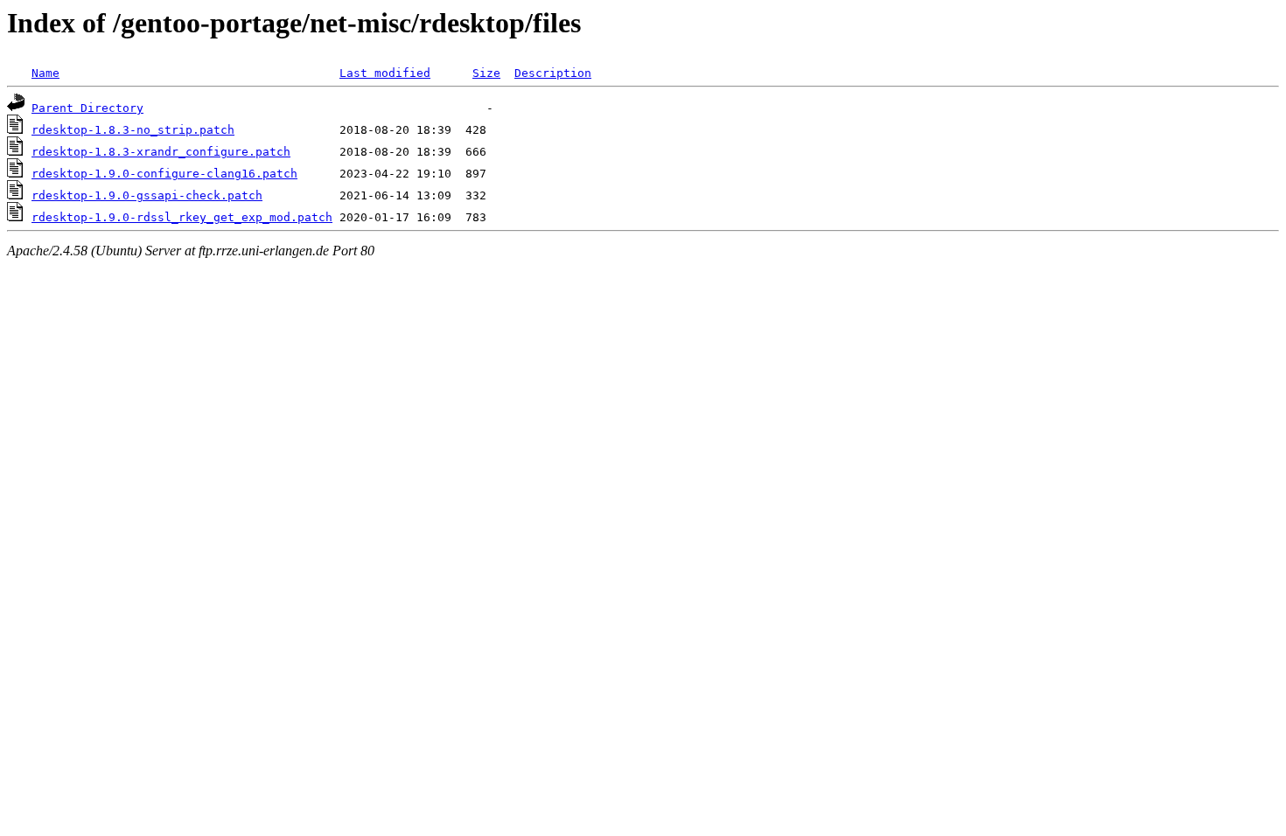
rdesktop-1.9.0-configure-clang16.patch (164, 173)
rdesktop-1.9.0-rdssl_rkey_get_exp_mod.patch (181, 217)
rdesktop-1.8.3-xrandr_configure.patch (160, 151)
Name (45, 73)
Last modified (384, 73)
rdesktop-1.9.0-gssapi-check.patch (146, 195)
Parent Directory (87, 108)
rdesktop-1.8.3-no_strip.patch (132, 129)
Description (552, 73)
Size (486, 73)
